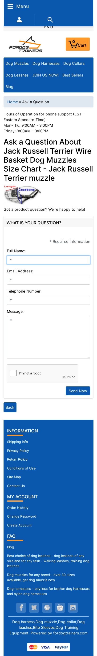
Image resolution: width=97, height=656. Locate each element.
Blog (9, 86)
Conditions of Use (21, 468)
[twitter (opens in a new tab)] (34, 607)
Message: (15, 311)
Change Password (21, 516)
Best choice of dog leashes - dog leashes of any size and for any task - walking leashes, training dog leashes (48, 561)
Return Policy (17, 459)
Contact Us (16, 486)
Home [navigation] (12, 101)
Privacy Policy (18, 451)
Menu (22, 6)
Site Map (14, 477)
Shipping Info (17, 442)
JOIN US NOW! (45, 75)
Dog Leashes (16, 75)
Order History (17, 508)
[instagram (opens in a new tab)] (73, 607)
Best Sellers (72, 75)
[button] (88, 632)
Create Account (19, 525)
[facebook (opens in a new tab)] (21, 607)
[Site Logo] (26, 44)
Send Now (78, 391)
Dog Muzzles (17, 63)
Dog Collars (74, 63)
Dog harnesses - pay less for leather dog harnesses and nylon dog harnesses (48, 591)
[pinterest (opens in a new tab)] (47, 607)
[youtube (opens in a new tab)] (60, 607)
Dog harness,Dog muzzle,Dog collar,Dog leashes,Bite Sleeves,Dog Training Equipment (47, 627)
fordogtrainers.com (70, 633)
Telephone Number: (24, 291)
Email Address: (20, 271)
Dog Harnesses (46, 63)
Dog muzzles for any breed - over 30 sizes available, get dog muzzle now (41, 577)
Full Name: (16, 250)
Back (10, 407)
